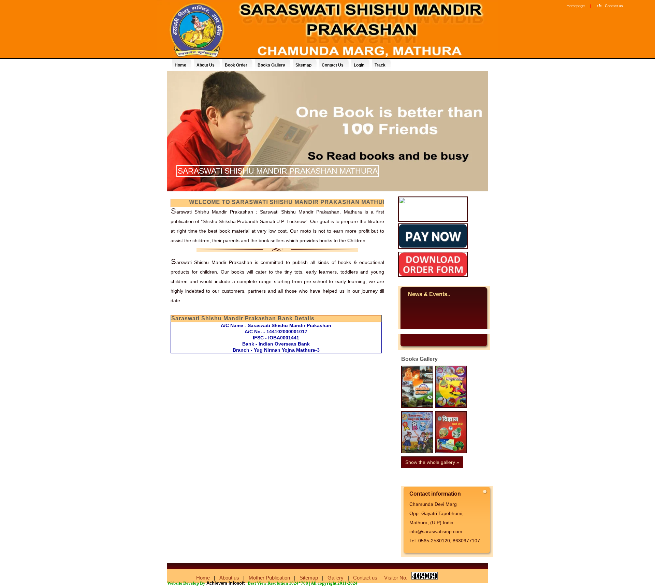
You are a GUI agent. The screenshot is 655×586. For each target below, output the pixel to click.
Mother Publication (269, 578)
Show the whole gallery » (432, 462)
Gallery (336, 578)
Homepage (576, 6)
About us (229, 578)
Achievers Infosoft (225, 583)
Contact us (614, 6)
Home (203, 578)
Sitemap (309, 578)
